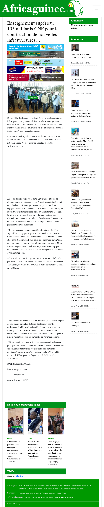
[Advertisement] (35, 173)
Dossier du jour (86, 485)
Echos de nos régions (38, 485)
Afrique (54, 485)
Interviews (66, 485)
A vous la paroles (64, 488)
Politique (48, 485)
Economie (27, 485)
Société (21, 485)
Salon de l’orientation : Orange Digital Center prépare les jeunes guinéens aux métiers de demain (83, 174)
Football (29, 488)
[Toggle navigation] (96, 8)
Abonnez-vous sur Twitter (57, 493)
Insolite (55, 488)
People (50, 488)
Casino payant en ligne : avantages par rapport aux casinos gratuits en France (81, 113)
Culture (35, 488)
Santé (40, 488)
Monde (60, 485)
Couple (45, 488)
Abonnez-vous (24, 493)
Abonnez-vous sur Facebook (39, 493)
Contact (34, 497)
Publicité (28, 497)
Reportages (22, 488)
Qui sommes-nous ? (67, 497)
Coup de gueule (76, 485)
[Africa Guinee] (41, 8)
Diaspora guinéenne (77, 488)
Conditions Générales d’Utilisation (49, 497)
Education (19, 476)
